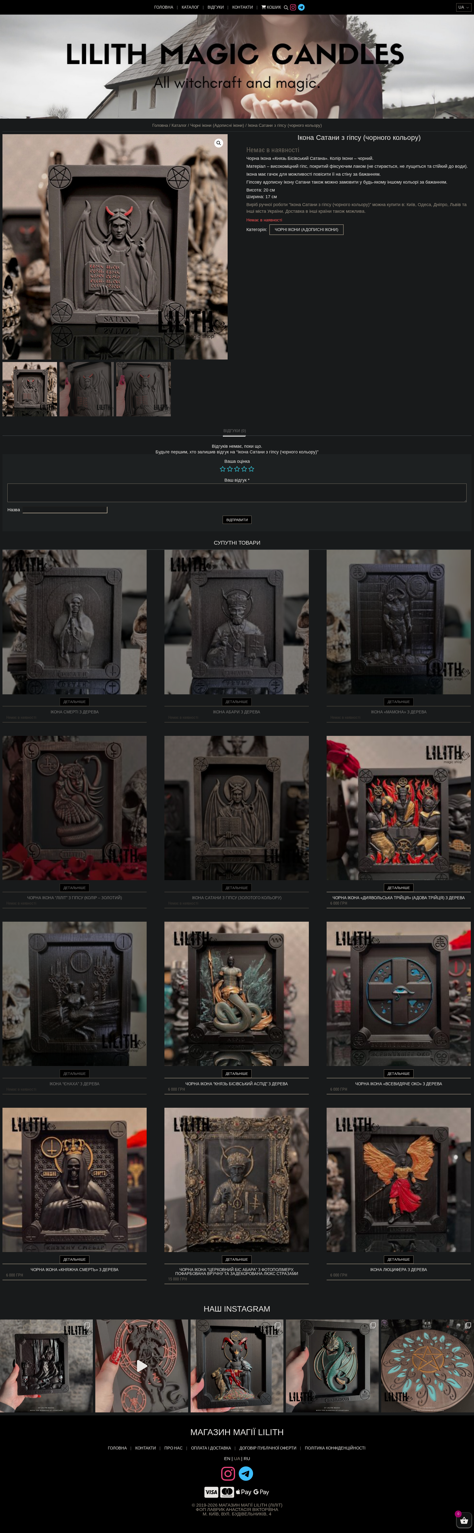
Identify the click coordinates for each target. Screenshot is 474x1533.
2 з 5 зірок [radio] (230, 469)
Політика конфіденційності (335, 1448)
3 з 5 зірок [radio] (237, 469)
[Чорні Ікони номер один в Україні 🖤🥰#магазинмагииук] (141, 1366)
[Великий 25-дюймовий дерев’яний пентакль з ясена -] (427, 1366)
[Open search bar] (286, 7)
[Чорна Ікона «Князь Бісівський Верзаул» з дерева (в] (46, 1366)
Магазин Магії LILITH (237, 1432)
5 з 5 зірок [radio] (251, 469)
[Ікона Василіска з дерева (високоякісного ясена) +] (332, 1366)
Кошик (273, 7)
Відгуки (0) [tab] (234, 431)
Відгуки (216, 7)
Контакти (242, 7)
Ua (237, 1458)
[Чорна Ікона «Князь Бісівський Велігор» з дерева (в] (237, 1366)
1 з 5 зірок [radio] (223, 469)
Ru (247, 1458)
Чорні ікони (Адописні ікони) (217, 125)
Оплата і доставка (211, 1448)
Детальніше (74, 702)
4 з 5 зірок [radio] (244, 469)
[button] (218, 143)
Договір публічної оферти (267, 1448)
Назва (13, 509)
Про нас (173, 1448)
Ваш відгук (237, 480)
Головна (163, 7)
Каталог (190, 7)
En (227, 1458)
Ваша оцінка (237, 461)
